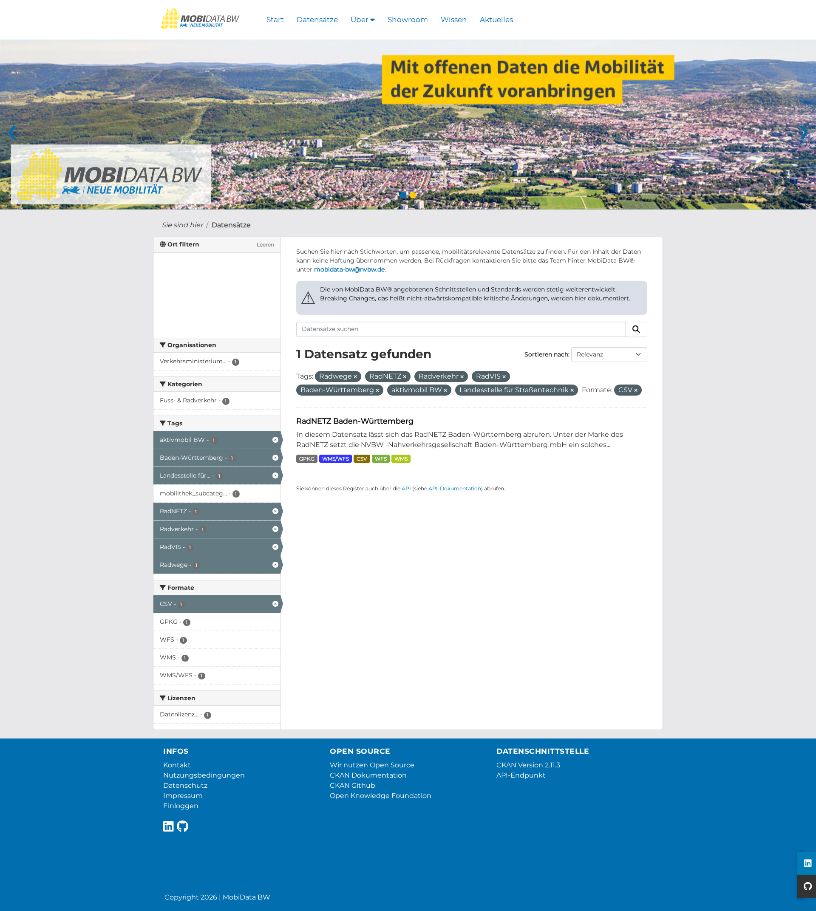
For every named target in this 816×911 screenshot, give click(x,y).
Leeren (265, 244)
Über (360, 19)
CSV (362, 459)
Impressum (183, 796)
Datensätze (317, 19)
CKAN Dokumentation (368, 775)
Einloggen (180, 806)
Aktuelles (496, 19)
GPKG (306, 459)
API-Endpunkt (521, 775)
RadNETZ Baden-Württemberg (355, 420)
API (406, 488)
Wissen (454, 19)
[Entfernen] (355, 377)
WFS (381, 459)
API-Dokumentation (454, 488)
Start (275, 19)
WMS (401, 459)
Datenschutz (185, 785)
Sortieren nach (546, 354)
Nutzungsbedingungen (204, 775)
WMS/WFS (335, 459)
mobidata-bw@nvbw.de (349, 269)
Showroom (408, 19)
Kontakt (177, 765)
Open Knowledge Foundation (380, 796)
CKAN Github (352, 785)
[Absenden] (636, 329)
